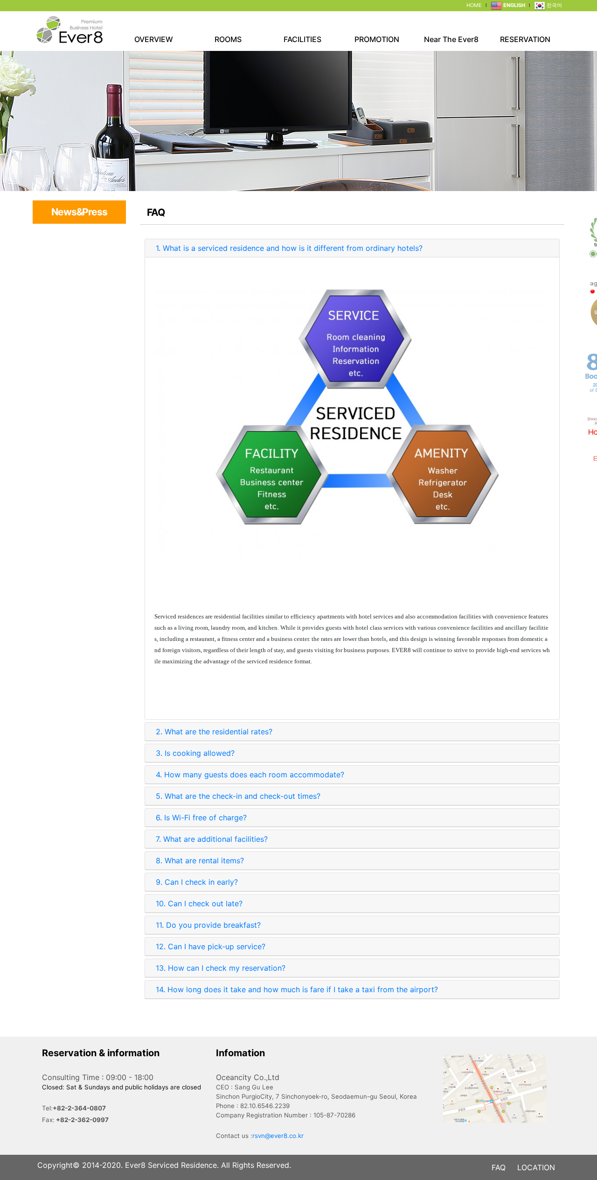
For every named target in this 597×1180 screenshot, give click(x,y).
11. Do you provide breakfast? (208, 925)
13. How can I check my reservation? (220, 968)
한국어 (553, 5)
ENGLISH (513, 5)
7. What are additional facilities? (212, 839)
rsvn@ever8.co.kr (278, 1135)
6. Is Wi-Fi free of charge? (201, 817)
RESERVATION (525, 39)
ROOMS (228, 39)
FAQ (499, 1167)
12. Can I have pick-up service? (210, 946)
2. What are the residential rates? (214, 731)
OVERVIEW (153, 39)
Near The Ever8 (451, 39)
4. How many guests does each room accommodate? (250, 774)
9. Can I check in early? (197, 882)
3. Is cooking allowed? (195, 753)
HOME (474, 5)
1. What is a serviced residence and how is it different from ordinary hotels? (289, 248)
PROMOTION (376, 39)
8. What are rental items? (200, 860)
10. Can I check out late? (199, 903)
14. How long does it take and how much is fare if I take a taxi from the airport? (297, 989)
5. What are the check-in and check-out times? (238, 796)
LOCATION (536, 1167)
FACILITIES (302, 39)
